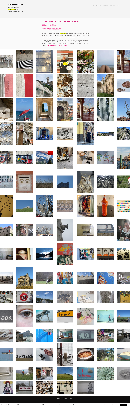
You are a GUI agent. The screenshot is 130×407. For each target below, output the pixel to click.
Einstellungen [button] (107, 405)
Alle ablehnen (115, 405)
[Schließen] (128, 405)
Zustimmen (123, 405)
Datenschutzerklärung (71, 405)
